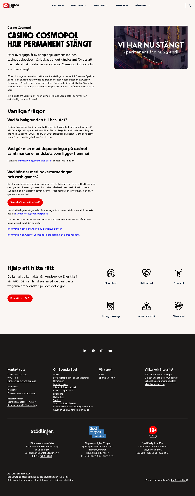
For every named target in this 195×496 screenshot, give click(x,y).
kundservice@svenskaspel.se (34, 160)
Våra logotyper (60, 384)
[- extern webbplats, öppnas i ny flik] (85, 351)
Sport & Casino (106, 377)
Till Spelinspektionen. (96, 453)
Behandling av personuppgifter (160, 381)
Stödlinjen (52, 453)
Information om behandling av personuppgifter (34, 228)
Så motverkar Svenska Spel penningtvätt (73, 406)
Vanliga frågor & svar (63, 390)
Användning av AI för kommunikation (71, 409)
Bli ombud (111, 283)
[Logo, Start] (11, 5)
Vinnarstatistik (147, 316)
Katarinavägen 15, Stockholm (21, 405)
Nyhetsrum (77, 5)
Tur (100, 374)
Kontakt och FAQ (20, 298)
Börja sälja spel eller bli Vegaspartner (71, 377)
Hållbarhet (141, 5)
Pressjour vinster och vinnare (21, 393)
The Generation (178, 480)
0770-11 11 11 (13, 377)
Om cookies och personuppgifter (161, 377)
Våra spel (178, 316)
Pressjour (11, 389)
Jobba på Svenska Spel (64, 387)
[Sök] (189, 5)
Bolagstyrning (111, 316)
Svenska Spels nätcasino (24, 202)
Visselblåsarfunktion (154, 384)
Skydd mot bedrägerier (64, 403)
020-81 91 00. (46, 456)
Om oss (56, 5)
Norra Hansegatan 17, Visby (20, 402)
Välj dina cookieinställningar (158, 374)
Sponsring (99, 5)
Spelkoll (120, 5)
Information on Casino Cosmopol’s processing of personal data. (43, 234)
